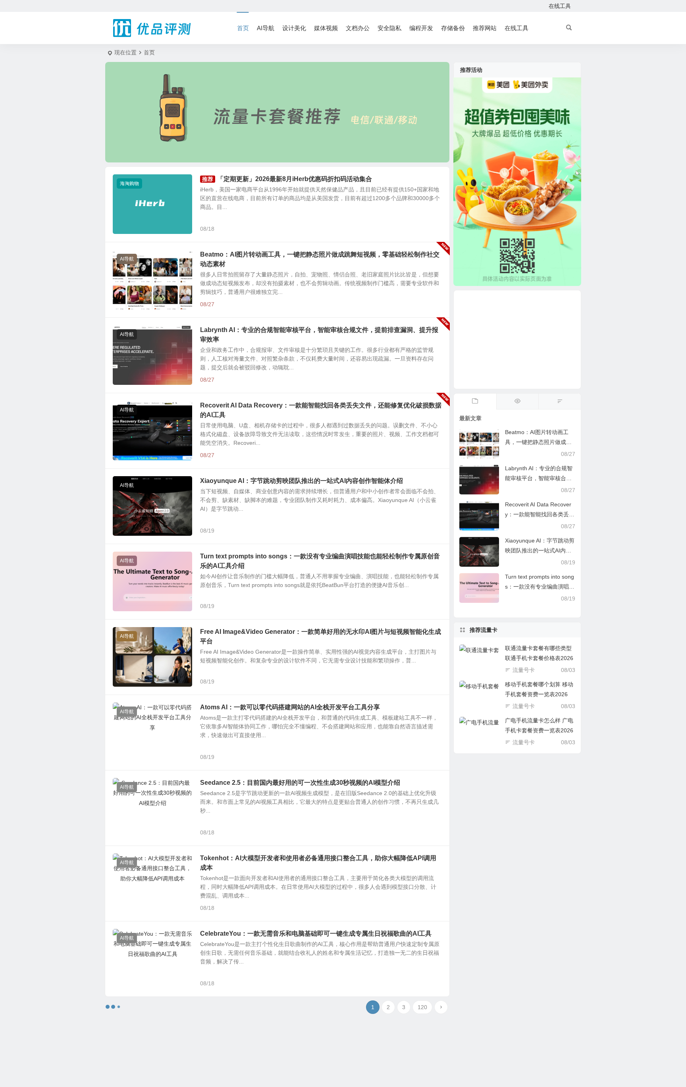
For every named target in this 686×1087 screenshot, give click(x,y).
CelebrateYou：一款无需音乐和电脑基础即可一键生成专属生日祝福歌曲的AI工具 (316, 933)
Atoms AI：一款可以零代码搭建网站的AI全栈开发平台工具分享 (290, 707)
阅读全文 (434, 228)
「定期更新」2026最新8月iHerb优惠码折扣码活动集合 (294, 179)
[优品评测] (152, 28)
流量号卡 (524, 670)
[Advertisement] (517, 339)
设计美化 (294, 28)
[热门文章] (517, 401)
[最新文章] (475, 401)
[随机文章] (559, 401)
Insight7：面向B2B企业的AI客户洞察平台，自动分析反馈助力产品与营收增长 (311, 1009)
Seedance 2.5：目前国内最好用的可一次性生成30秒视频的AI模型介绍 (300, 782)
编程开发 (421, 28)
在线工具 (560, 6)
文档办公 (358, 28)
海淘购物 (129, 183)
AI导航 (265, 28)
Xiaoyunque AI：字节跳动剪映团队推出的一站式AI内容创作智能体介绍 (301, 480)
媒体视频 (326, 28)
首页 (243, 28)
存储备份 (453, 28)
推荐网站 (485, 28)
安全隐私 (389, 28)
